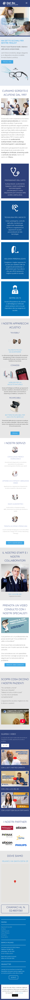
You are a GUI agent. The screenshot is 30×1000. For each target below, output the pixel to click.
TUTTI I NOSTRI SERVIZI (15, 543)
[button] (5, 580)
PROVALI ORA (7, 62)
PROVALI (15, 433)
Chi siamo (4, 935)
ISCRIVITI (13, 977)
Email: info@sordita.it (7, 953)
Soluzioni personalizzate (15, 259)
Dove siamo (4, 937)
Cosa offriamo (5, 933)
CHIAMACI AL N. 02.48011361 (15, 909)
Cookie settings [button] (19, 993)
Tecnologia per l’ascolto (15, 217)
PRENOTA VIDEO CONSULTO (15, 665)
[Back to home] (10, 3)
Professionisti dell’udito (15, 180)
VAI (6, 745)
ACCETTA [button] (15, 995)
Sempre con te (15, 298)
